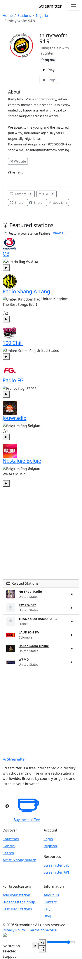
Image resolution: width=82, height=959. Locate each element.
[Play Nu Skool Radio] (72, 594)
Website (20, 161)
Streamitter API (56, 872)
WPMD (24, 659)
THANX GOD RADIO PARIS (38, 619)
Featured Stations (17, 909)
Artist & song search (19, 860)
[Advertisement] (41, 538)
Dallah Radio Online (34, 646)
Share (18, 202)
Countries (11, 839)
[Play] (35, 946)
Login (48, 839)
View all (59, 233)
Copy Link (59, 202)
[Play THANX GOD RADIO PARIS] (72, 621)
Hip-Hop (15, 179)
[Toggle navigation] (73, 6)
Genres (9, 846)
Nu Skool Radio (30, 591)
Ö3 (6, 253)
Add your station (16, 895)
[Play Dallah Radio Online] (72, 648)
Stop (51, 80)
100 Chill (13, 342)
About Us (51, 895)
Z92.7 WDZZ (27, 605)
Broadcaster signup (19, 902)
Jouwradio (14, 417)
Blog (47, 916)
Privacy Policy (14, 930)
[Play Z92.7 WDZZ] (72, 607)
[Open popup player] (42, 949)
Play (50, 69)
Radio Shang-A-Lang (26, 291)
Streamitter (16, 759)
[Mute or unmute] (42, 942)
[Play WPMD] (72, 662)
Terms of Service (43, 930)
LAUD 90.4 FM (29, 632)
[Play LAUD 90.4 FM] (72, 635)
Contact (50, 902)
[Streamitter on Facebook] (7, 806)
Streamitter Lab (57, 865)
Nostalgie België (22, 460)
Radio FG (13, 380)
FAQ (47, 909)
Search (8, 853)
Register (51, 846)
